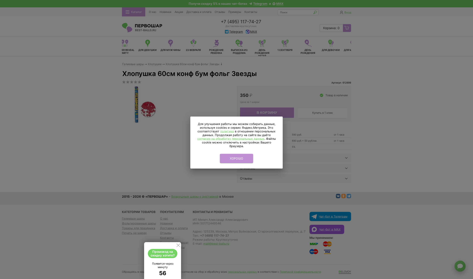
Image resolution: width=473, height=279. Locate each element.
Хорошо (236, 158)
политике (227, 131)
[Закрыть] (178, 246)
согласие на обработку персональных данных (230, 139)
